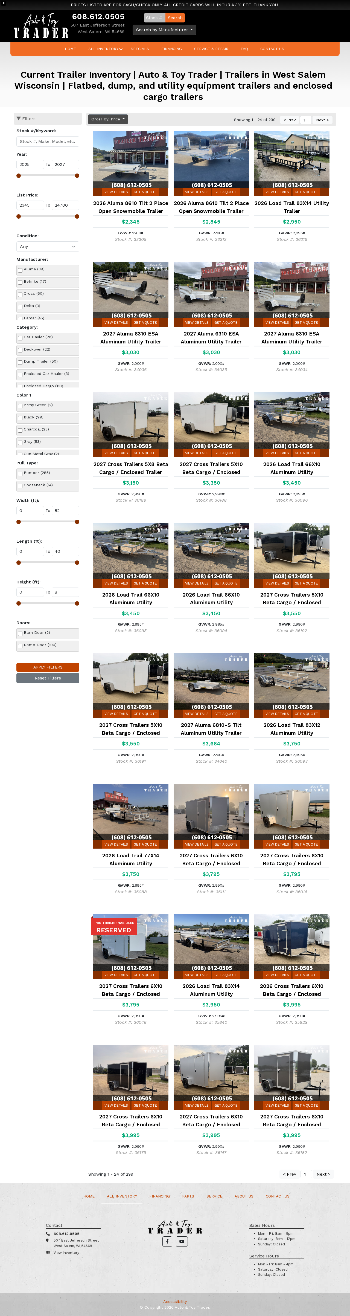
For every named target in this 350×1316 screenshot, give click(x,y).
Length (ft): (29, 541)
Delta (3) (32, 305)
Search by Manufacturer (162, 29)
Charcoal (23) (36, 429)
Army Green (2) (38, 405)
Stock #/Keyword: (36, 130)
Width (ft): (27, 500)
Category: (27, 327)
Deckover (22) (37, 349)
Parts (188, 1196)
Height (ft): (28, 582)
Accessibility (175, 1301)
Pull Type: (27, 462)
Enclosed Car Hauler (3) (46, 373)
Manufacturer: (32, 259)
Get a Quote (145, 192)
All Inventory (103, 49)
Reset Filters (48, 678)
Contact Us (272, 49)
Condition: (27, 235)
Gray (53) (32, 441)
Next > (322, 120)
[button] (167, 1241)
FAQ (244, 49)
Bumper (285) (37, 472)
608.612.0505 (98, 16)
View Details (116, 192)
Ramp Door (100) (40, 645)
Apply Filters (48, 667)
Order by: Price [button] (106, 119)
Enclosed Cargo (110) (43, 386)
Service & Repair (211, 49)
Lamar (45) (34, 318)
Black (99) (33, 417)
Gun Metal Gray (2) (41, 454)
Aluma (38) (34, 269)
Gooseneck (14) (38, 485)
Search (175, 17)
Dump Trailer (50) (41, 361)
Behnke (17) (35, 281)
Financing (171, 49)
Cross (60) (34, 293)
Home (70, 49)
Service (214, 1196)
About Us (244, 1196)
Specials (140, 49)
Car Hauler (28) (38, 337)
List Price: (27, 195)
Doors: (23, 622)
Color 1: (24, 395)
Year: (21, 154)
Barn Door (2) (37, 632)
